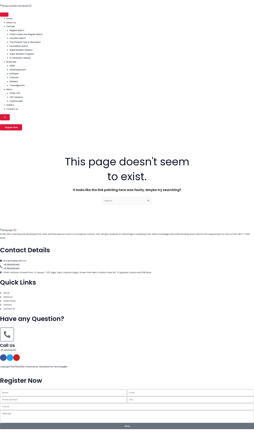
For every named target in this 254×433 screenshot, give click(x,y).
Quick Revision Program (22, 53)
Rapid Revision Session (21, 49)
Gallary (10, 104)
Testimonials (16, 101)
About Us (11, 22)
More (9, 89)
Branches (11, 61)
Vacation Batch (18, 38)
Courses (10, 26)
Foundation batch (19, 46)
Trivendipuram (17, 85)
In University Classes (20, 57)
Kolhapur (14, 73)
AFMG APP (15, 93)
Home (9, 18)
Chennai (14, 77)
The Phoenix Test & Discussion (25, 42)
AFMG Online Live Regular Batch (26, 34)
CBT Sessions (16, 97)
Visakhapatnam (18, 69)
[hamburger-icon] (4, 14)
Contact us (12, 108)
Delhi (12, 65)
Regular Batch (17, 30)
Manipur (14, 81)
